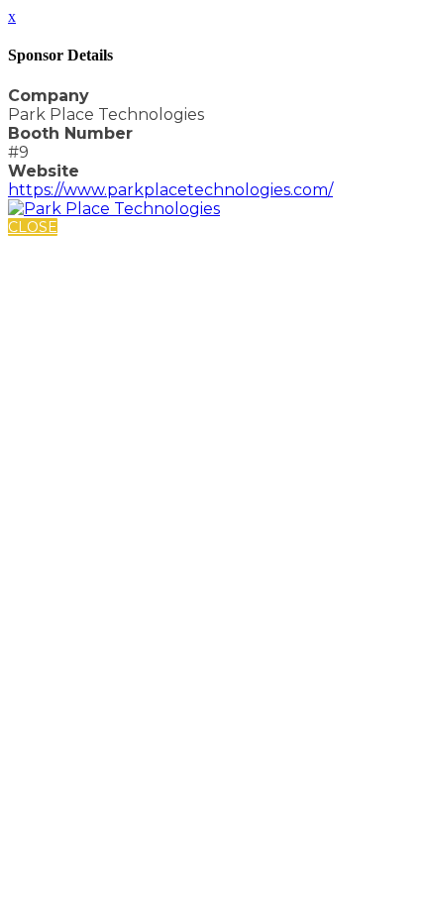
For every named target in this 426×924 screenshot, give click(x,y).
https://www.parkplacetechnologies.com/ (170, 189)
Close (32, 227)
